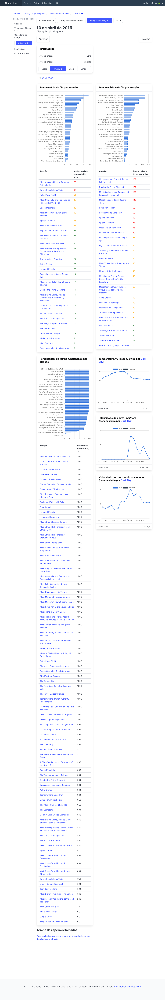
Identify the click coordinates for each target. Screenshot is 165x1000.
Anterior (43, 39)
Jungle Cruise (46, 916)
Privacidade (47, 3)
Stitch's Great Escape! (50, 333)
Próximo (145, 39)
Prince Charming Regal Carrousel (55, 348)
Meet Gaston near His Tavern (53, 592)
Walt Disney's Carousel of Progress (56, 714)
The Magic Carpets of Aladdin (53, 323)
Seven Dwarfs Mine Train (51, 190)
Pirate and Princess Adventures (54, 666)
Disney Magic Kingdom (99, 20)
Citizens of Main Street (50, 479)
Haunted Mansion (48, 269)
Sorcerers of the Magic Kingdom (55, 785)
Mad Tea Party (46, 343)
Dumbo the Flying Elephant (52, 290)
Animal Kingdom (46, 20)
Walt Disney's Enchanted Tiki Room (56, 845)
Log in (145, 3)
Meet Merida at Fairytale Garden (55, 597)
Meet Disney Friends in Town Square (56, 894)
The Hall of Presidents (50, 840)
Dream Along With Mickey (52, 489)
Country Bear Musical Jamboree (54, 815)
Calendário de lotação (20, 36)
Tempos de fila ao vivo (22, 29)
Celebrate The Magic (49, 474)
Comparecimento (22, 53)
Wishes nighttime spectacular (53, 719)
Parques (27, 3)
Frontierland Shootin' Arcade (53, 739)
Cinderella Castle (48, 734)
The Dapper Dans (48, 681)
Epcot (118, 20)
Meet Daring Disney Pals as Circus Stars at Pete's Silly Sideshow (52, 298)
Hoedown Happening (49, 517)
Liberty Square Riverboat (51, 884)
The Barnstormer (47, 328)
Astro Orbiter (46, 264)
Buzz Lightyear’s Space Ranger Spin (56, 724)
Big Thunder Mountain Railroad (54, 230)
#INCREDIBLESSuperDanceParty (55, 456)
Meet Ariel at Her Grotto (51, 225)
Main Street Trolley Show (51, 542)
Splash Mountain (47, 220)
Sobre (36, 3)
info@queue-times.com (127, 986)
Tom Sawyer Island (48, 889)
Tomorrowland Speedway (51, 259)
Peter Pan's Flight (48, 195)
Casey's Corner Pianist (50, 469)
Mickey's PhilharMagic (50, 338)
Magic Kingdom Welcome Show (54, 921)
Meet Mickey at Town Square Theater (57, 602)
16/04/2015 (22, 43)
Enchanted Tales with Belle (52, 243)
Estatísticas (19, 49)
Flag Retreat (45, 507)
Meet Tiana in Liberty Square (53, 612)
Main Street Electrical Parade (53, 522)
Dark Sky (126, 421)
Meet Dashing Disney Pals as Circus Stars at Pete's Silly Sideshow (53, 251)
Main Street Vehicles (49, 907)
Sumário (18, 24)
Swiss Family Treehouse (51, 800)
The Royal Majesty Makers (52, 694)
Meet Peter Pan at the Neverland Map (57, 607)
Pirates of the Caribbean (51, 313)
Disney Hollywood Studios (71, 20)
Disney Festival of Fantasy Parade (55, 484)
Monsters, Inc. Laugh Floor (52, 318)
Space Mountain (47, 208)
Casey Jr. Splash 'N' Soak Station (55, 729)
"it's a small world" (48, 911)
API (57, 3)
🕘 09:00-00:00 (46, 78)
